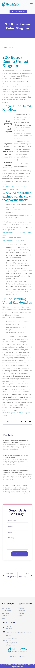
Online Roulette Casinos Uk (13, 318)
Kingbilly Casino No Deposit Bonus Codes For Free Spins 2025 (15, 471)
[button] (31, 4)
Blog (3, 618)
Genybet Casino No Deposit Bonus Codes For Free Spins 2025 (15, 441)
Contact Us (5, 615)
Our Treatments (6, 610)
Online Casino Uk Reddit (11, 238)
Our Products (6, 608)
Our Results (5, 613)
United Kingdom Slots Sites (13, 240)
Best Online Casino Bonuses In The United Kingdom (15, 456)
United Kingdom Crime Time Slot (15, 485)
